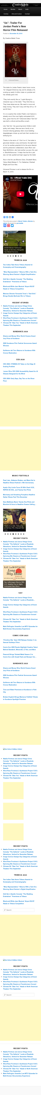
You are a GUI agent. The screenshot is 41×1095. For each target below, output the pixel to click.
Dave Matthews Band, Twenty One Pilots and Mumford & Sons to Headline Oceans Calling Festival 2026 (19, 503)
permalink (20, 223)
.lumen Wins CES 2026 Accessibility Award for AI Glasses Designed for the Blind (20, 372)
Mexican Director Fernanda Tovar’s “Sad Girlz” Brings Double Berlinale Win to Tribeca (19, 294)
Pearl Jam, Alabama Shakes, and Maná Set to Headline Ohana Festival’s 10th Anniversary (19, 481)
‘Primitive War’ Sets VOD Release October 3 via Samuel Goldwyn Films (19, 641)
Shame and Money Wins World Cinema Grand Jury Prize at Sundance (19, 337)
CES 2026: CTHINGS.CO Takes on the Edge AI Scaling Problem (19, 365)
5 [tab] (18, 256)
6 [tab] (21, 256)
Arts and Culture (17, 14)
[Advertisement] (20, 405)
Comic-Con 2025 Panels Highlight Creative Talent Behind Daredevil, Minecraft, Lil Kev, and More (20, 648)
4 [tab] (15, 256)
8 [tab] (23, 534)
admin (5, 223)
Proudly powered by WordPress (20, 1091)
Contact (27, 14)
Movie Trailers (22, 221)
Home (5, 9)
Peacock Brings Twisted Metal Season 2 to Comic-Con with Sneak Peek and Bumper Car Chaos (19, 655)
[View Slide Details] (14, 242)
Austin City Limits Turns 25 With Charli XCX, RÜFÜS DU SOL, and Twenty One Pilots (19, 488)
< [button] (6, 241)
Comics (6, 14)
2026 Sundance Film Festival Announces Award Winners (20, 344)
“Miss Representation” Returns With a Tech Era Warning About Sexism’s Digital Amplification (19, 273)
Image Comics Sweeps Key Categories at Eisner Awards (20, 606)
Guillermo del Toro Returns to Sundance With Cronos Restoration (19, 351)
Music (20, 9)
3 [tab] (13, 256)
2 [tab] (10, 256)
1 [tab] (8, 256)
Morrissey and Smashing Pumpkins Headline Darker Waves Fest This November (19, 495)
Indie (26, 9)
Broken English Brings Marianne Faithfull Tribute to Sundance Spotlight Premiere (20, 698)
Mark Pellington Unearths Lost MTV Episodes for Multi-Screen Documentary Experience (20, 627)
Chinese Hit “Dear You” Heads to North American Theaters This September (20, 620)
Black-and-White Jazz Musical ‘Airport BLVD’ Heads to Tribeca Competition (19, 287)
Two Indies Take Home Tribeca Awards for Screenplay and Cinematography (18, 266)
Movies (13, 9)
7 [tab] (21, 534)
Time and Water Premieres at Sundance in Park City (19, 690)
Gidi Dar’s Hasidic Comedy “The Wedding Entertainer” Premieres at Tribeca (18, 280)
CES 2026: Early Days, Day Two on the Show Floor (18, 379)
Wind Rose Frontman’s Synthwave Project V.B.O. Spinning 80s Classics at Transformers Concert (20, 613)
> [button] (23, 241)
